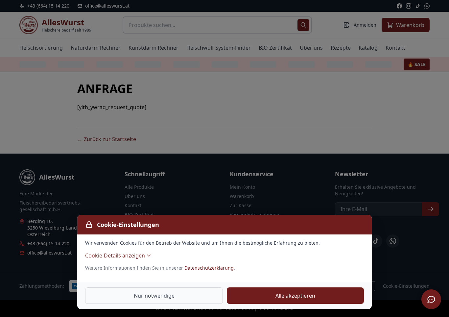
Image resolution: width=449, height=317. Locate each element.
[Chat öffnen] (431, 299)
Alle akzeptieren (295, 295)
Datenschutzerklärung (209, 268)
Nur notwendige (154, 295)
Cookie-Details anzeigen (115, 255)
